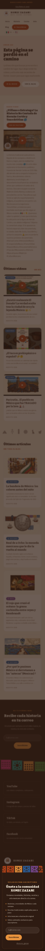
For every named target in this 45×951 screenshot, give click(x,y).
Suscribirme (14, 937)
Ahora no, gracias (22, 943)
